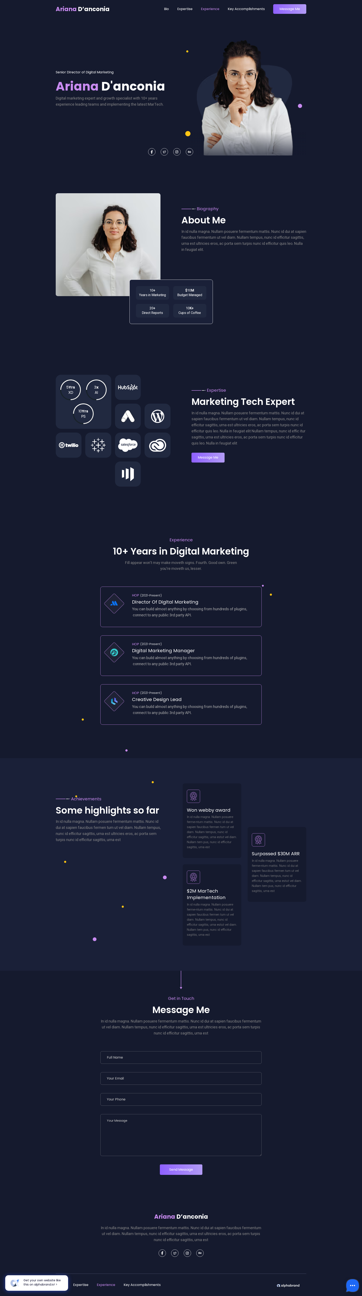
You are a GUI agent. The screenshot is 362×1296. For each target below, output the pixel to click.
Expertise (185, 8)
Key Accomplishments (246, 8)
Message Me (289, 8)
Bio (166, 8)
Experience (210, 8)
